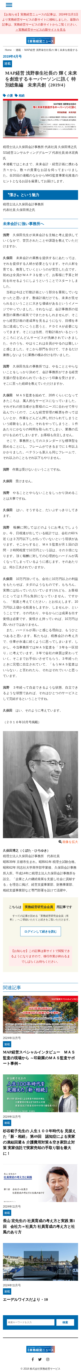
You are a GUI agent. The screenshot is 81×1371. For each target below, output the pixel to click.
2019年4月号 (12, 56)
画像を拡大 (70, 841)
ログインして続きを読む (40, 931)
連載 (7, 63)
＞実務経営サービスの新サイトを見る (41, 29)
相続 (22, 95)
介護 (10, 95)
